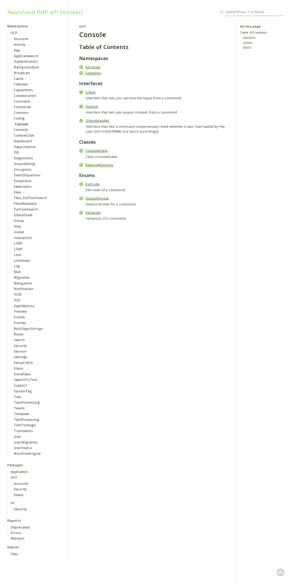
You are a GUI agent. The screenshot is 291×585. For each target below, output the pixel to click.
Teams (19, 408)
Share (18, 368)
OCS (17, 300)
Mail (17, 272)
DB (16, 152)
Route (19, 334)
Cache (19, 78)
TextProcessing (26, 419)
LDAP (18, 249)
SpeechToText (25, 379)
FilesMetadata (25, 203)
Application (19, 472)
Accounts (21, 39)
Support (20, 385)
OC (13, 503)
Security (20, 345)
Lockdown (22, 260)
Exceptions (22, 181)
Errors (16, 533)
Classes (248, 42)
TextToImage (25, 425)
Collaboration (25, 95)
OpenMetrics (24, 306)
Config (19, 118)
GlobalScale (23, 215)
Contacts (21, 129)
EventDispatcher (27, 175)
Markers (18, 538)
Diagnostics (23, 158)
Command (22, 101)
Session (20, 351)
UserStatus (23, 448)
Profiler (20, 323)
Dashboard (23, 141)
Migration (22, 277)
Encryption (22, 169)
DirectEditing (24, 164)
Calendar (21, 84)
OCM (18, 294)
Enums (247, 47)
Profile (19, 317)
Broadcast (22, 73)
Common (21, 112)
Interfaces (249, 37)
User (18, 436)
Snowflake (22, 374)
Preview (20, 311)
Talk (17, 397)
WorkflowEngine (27, 453)
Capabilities (23, 90)
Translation (23, 431)
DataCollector (25, 147)
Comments (22, 107)
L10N (18, 243)
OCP (14, 33)
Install (19, 232)
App (17, 50)
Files (17, 192)
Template (21, 414)
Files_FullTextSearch (30, 198)
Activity (20, 44)
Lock (17, 255)
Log (17, 266)
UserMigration (26, 442)
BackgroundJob (26, 67)
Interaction (23, 238)
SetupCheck (23, 362)
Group (19, 220)
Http (17, 226)
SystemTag (23, 391)
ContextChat (24, 135)
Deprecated (20, 527)
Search (19, 340)
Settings (20, 357)
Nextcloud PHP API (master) (45, 12)
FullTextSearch (26, 209)
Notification (23, 289)
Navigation (23, 283)
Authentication (26, 61)
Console (21, 124)
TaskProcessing (27, 402)
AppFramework (26, 56)
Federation (22, 186)
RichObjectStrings (28, 328)
